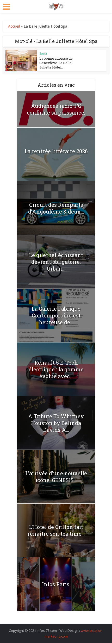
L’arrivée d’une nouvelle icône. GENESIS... (56, 476)
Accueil (14, 26)
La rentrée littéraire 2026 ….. (56, 154)
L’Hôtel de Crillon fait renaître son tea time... (56, 530)
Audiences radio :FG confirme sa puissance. (56, 109)
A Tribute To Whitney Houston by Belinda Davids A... (56, 423)
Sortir (43, 53)
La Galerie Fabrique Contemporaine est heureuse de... (56, 315)
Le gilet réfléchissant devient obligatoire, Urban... (56, 262)
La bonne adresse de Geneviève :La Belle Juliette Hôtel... (56, 63)
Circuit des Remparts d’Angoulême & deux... (56, 208)
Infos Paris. (56, 584)
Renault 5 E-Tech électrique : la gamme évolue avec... (56, 369)
